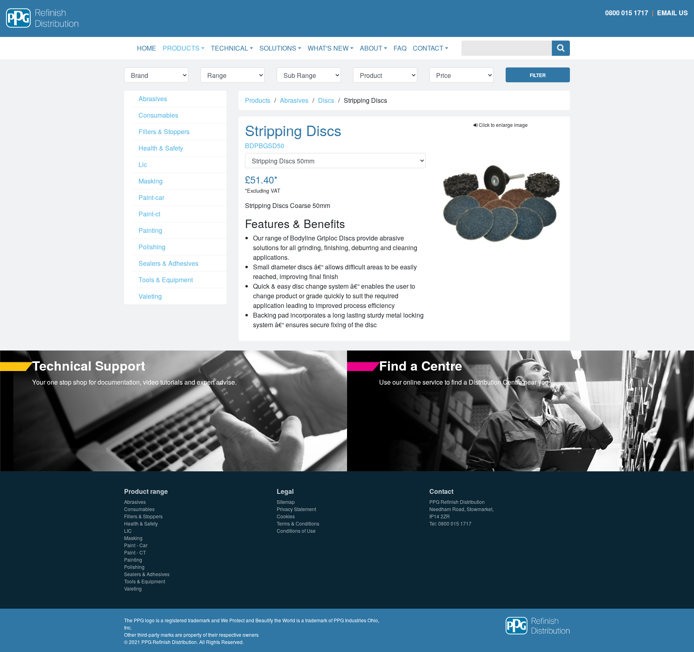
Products (257, 100)
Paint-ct (149, 213)
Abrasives (153, 98)
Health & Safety (161, 148)
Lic (143, 164)
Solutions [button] (277, 48)
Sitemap (286, 501)
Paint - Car (135, 545)
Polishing (152, 246)
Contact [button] (428, 48)
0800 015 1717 (626, 12)
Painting (150, 230)
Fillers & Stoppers (164, 131)
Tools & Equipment (166, 279)
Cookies (286, 516)
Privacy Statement (296, 508)
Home (148, 48)
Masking (151, 180)
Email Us (672, 12)
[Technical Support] (173, 410)
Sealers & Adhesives (168, 263)
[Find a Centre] (520, 410)
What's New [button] (328, 48)
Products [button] (181, 48)
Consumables (158, 115)
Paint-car (151, 197)
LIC (128, 530)
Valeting (150, 296)
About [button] (371, 48)
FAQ (400, 48)
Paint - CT (135, 552)
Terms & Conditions (298, 523)
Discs (326, 100)
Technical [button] (229, 48)
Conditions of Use (296, 530)
